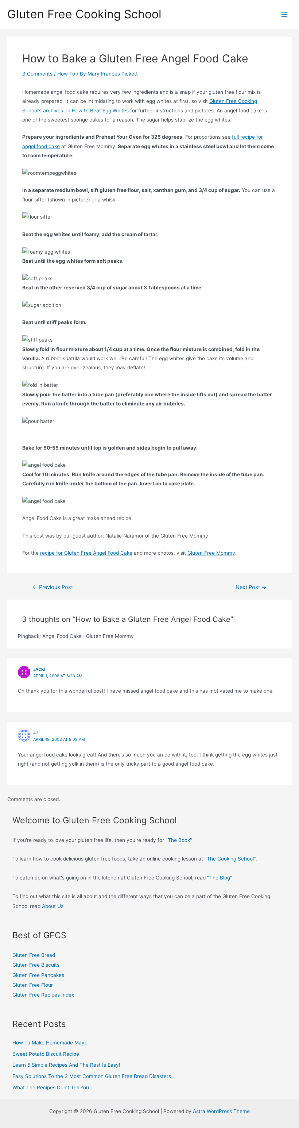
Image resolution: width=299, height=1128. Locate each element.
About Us (51, 906)
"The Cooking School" (230, 859)
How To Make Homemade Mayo (50, 1043)
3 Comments (37, 74)
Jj (35, 732)
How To (66, 74)
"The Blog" (219, 878)
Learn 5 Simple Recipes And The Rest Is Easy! (66, 1065)
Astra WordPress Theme (221, 1111)
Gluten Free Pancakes (38, 975)
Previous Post (52, 587)
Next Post (251, 587)
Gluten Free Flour (32, 985)
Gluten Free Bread (33, 955)
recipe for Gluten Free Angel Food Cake (86, 553)
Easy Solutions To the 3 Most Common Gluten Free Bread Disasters (91, 1076)
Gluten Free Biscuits (35, 965)
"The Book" (179, 840)
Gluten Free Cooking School (84, 14)
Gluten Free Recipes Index (43, 995)
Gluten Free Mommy (211, 553)
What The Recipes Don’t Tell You (50, 1087)
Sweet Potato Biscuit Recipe (45, 1054)
